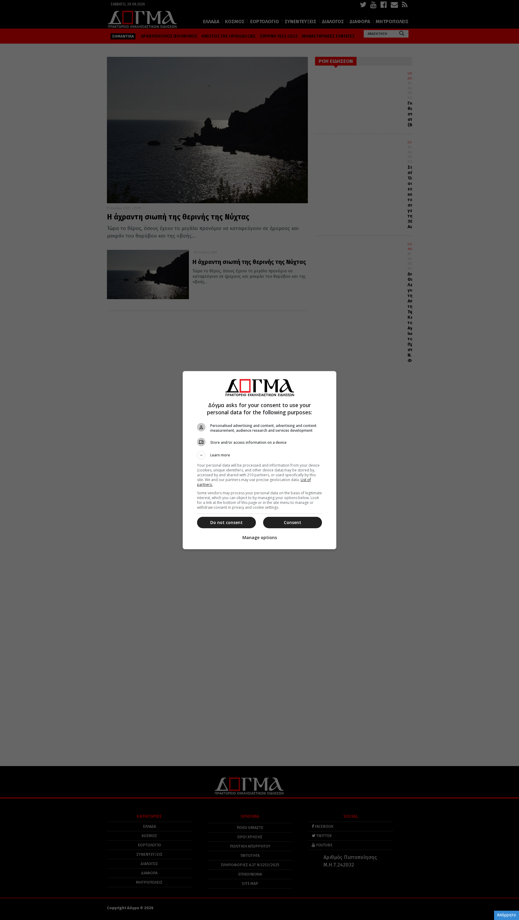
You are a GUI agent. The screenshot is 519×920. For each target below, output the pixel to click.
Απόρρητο (506, 915)
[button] (259, 455)
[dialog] (259, 460)
